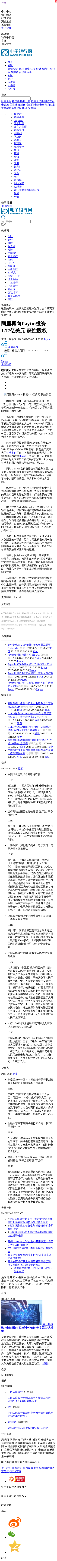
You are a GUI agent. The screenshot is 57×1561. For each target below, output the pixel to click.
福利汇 (45, 68)
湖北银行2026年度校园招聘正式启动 (28, 1428)
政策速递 (27, 72)
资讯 (10, 65)
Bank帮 (26, 108)
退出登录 (6, 28)
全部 (33, 108)
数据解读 (16, 72)
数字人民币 (37, 101)
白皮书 (11, 246)
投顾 (10, 249)
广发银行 (13, 282)
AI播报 (11, 85)
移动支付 (11, 452)
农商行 (11, 289)
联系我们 (17, 1468)
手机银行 (13, 269)
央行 (10, 1407)
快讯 (15, 68)
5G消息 (12, 272)
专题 (10, 75)
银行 (10, 299)
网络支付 (49, 101)
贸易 (37, 733)
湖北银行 (13, 1422)
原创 (10, 68)
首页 (10, 62)
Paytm (47, 339)
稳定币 (16, 101)
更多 (20, 768)
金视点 (18, 170)
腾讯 (19, 710)
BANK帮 (19, 183)
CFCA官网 (15, 1471)
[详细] (45, 1363)
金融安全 (39, 104)
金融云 (21, 104)
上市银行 (13, 286)
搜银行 (11, 88)
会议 (27, 68)
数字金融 (6, 101)
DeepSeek (18, 120)
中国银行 (13, 253)
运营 (37, 720)
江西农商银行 (15, 1392)
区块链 (13, 104)
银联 (10, 243)
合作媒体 (28, 1468)
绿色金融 (13, 279)
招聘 (21, 68)
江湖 (32, 68)
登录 (3, 2)
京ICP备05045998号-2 (39, 1486)
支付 (10, 239)
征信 (10, 259)
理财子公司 (14, 276)
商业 (22, 746)
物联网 (30, 104)
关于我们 (6, 1468)
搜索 (3, 94)
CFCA (11, 263)
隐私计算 (25, 101)
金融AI (5, 104)
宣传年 (11, 82)
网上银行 (13, 256)
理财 (38, 68)
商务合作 (39, 1468)
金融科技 (13, 347)
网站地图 (49, 1468)
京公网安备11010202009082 (16, 1490)
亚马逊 (23, 456)
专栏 (10, 78)
